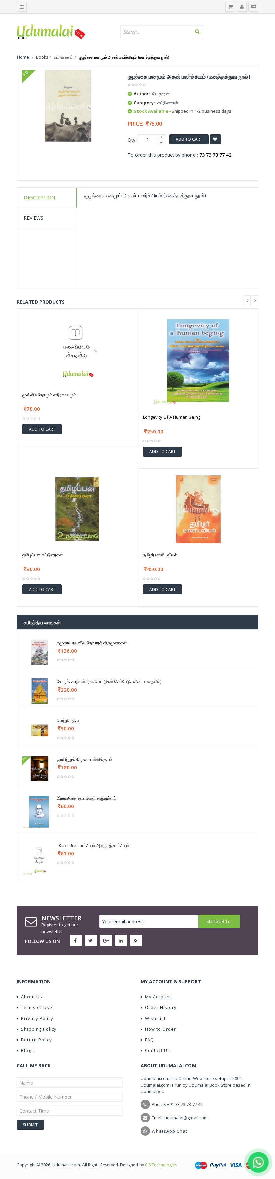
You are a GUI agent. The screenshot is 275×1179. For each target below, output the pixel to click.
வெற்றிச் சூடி (68, 720)
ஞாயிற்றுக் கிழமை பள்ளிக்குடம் (84, 759)
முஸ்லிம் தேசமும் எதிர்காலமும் (49, 395)
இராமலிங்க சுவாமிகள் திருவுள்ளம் (86, 798)
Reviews (33, 218)
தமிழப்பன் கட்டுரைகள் (42, 555)
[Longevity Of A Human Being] (197, 359)
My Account (158, 997)
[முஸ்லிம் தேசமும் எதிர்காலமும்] (77, 348)
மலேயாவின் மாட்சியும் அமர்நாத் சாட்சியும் (93, 845)
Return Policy (36, 1040)
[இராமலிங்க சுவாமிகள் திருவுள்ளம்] (39, 811)
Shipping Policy (39, 1029)
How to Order (160, 1029)
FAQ (149, 1040)
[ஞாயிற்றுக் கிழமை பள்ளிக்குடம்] (39, 768)
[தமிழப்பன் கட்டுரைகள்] (77, 509)
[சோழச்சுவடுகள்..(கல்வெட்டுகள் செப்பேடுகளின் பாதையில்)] (39, 690)
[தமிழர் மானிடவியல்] (198, 509)
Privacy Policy (37, 1018)
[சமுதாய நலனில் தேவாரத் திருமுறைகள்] (39, 652)
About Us (31, 997)
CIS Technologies (161, 1165)
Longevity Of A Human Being (171, 417)
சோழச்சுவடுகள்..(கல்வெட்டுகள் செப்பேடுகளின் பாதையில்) (109, 681)
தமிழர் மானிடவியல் (160, 555)
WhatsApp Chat (169, 1131)
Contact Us (157, 1050)
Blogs (27, 1050)
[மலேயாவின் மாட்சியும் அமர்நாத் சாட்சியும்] (39, 858)
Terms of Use (36, 1007)
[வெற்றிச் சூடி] (39, 729)
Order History (161, 1007)
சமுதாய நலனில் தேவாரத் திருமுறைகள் (92, 643)
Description (39, 197)
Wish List (155, 1018)
